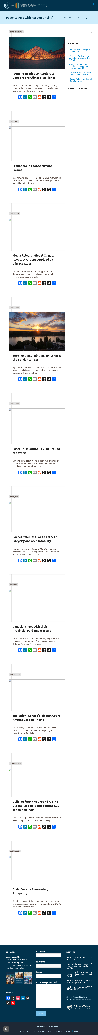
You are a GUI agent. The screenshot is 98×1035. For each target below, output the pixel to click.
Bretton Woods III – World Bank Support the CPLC (81, 73)
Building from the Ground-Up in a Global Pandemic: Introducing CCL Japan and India (36, 805)
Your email (40, 961)
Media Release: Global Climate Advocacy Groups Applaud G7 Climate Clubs (33, 259)
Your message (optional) (47, 982)
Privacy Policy (59, 1031)
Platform (49, 1031)
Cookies (68, 1031)
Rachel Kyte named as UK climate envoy (80, 80)
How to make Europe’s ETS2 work (79, 50)
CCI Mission (20, 1031)
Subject (39, 972)
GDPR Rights (77, 1031)
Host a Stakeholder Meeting (18, 965)
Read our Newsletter (15, 967)
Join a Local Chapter (15, 956)
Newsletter (41, 1031)
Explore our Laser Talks (16, 959)
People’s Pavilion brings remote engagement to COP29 (79, 58)
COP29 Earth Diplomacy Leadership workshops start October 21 (79, 66)
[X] (49, 97)
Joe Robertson (22, 81)
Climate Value (31, 1031)
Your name (40, 951)
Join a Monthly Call (14, 962)
